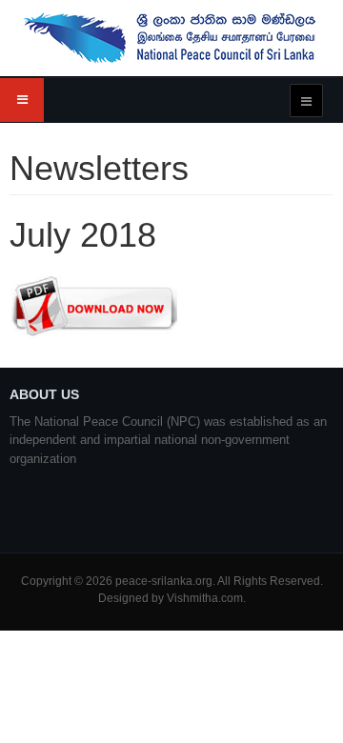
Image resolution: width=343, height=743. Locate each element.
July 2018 (83, 234)
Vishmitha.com (205, 598)
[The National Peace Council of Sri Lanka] (171, 38)
